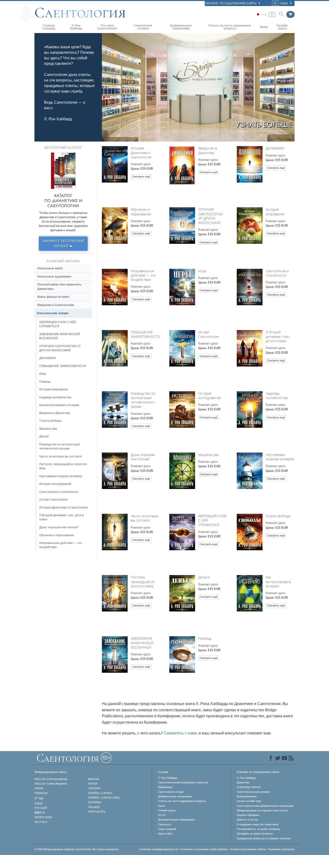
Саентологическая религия (253, 791)
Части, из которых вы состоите (144, 518)
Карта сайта (165, 833)
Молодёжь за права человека (255, 833)
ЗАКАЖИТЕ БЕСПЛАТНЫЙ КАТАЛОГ (63, 243)
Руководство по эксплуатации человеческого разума (143, 400)
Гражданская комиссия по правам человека (263, 838)
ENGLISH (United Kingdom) (50, 783)
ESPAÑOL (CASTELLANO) (104, 797)
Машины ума (208, 454)
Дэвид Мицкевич (247, 796)
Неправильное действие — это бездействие (143, 275)
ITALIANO (94, 807)
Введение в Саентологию (55, 305)
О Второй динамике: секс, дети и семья (278, 336)
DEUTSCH (40, 822)
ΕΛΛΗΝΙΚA (94, 802)
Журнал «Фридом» (248, 815)
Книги (264, 27)
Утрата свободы (278, 516)
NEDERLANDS (43, 817)
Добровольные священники (181, 27)
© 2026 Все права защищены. (76, 849)
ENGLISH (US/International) (50, 779)
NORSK (93, 783)
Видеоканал (165, 787)
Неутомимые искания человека (280, 456)
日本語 (38, 803)
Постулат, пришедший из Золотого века (142, 581)
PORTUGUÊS (96, 811)
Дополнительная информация (176, 819)
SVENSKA (94, 788)
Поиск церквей (167, 829)
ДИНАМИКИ (275, 148)
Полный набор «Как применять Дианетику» (59, 286)
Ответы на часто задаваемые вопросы (229, 27)
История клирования (275, 211)
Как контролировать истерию (278, 581)
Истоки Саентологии (208, 334)
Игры (202, 271)
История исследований (209, 395)
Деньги (204, 577)
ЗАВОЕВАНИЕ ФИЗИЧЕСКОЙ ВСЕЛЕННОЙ (142, 642)
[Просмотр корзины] (290, 14)
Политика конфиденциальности (158, 849)
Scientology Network (249, 787)
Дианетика (243, 782)
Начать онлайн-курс (249, 801)
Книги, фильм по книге (53, 297)
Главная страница (48, 27)
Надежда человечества (277, 395)
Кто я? (162, 815)
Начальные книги (49, 268)
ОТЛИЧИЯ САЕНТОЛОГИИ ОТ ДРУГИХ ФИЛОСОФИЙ (210, 216)
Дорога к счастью (247, 819)
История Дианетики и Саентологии (141, 152)
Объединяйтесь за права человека (258, 829)
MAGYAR (93, 779)
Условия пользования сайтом (248, 849)
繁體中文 (39, 812)
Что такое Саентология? (107, 27)
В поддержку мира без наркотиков (257, 824)
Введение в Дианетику (207, 150)
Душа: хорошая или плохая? (142, 456)
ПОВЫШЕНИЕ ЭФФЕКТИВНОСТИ (145, 334)
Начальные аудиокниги (54, 276)
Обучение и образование (141, 211)
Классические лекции (52, 313)
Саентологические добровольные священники (265, 805)
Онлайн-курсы (282, 27)
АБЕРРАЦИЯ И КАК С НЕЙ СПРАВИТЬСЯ (57, 324)
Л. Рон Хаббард (76, 27)
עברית (38, 798)
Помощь (204, 638)
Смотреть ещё (141, 176)
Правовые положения (281, 849)
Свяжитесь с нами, (181, 733)
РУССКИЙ (40, 808)
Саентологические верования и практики (183, 782)
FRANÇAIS (41, 793)
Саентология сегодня (143, 27)
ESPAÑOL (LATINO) (100, 793)
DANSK (38, 788)
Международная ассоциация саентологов (262, 810)
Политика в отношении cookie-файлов (203, 849)
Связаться (164, 824)
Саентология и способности (277, 273)
